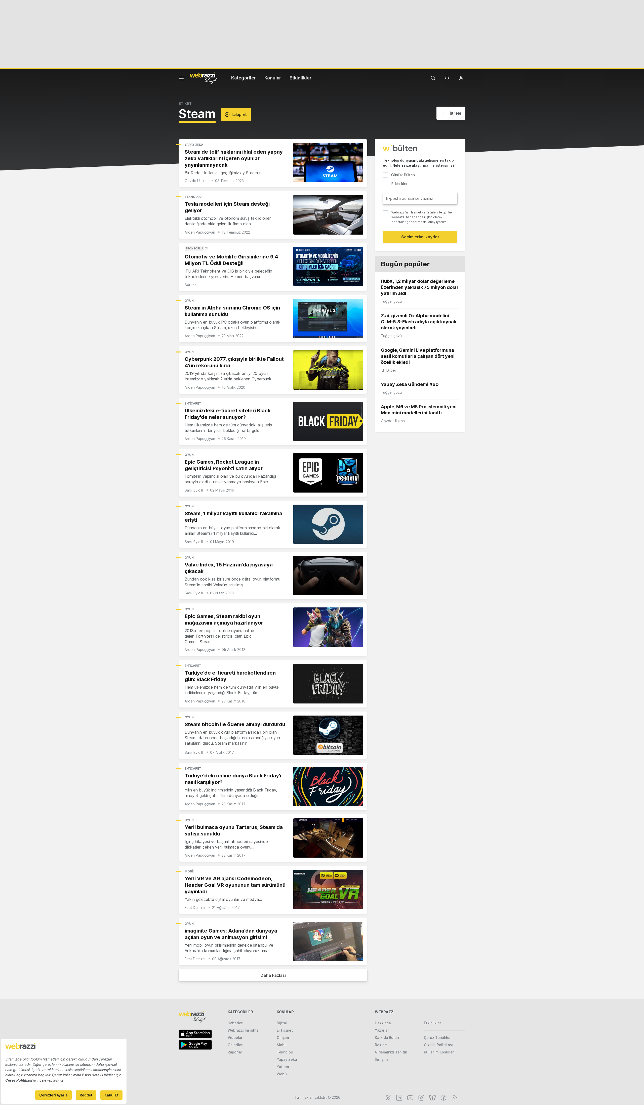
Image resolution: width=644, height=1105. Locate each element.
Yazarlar (382, 1030)
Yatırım (283, 1067)
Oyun (189, 300)
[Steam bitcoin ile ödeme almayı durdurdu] (328, 735)
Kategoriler (243, 77)
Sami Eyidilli (194, 490)
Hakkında (383, 1023)
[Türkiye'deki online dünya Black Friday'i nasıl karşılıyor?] (328, 786)
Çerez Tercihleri (438, 1037)
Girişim (283, 1037)
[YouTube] (410, 1097)
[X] (388, 1097)
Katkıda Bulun (387, 1037)
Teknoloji (193, 197)
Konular (272, 77)
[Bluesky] (432, 1097)
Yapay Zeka (194, 145)
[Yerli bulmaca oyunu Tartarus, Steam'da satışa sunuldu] (328, 838)
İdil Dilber (388, 370)
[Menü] (181, 79)
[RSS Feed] (454, 1097)
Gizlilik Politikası (438, 1045)
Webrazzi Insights (243, 1030)
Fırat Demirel (195, 907)
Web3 (282, 1074)
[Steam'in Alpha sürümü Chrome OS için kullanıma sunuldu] (328, 318)
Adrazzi (191, 284)
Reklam (381, 1045)
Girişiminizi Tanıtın (391, 1052)
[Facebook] (443, 1097)
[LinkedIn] (399, 1097)
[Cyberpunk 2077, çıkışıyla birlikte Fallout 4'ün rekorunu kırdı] (328, 370)
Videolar (235, 1037)
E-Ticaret (193, 403)
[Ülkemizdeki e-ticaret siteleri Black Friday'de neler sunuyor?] (328, 421)
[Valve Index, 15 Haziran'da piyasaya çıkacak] (328, 575)
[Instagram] (421, 1097)
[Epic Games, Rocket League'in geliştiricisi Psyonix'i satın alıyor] (328, 473)
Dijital (282, 1023)
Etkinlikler (300, 77)
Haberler (235, 1023)
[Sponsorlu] (328, 266)
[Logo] (203, 77)
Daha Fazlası (273, 975)
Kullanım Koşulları (439, 1052)
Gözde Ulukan (197, 181)
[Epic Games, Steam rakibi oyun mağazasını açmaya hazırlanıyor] (328, 627)
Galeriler (235, 1045)
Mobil (189, 871)
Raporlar (235, 1052)
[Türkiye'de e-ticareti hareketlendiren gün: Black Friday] (328, 683)
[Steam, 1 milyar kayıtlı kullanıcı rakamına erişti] (328, 524)
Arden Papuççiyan (200, 232)
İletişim (381, 1059)
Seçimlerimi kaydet (420, 236)
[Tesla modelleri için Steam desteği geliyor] (328, 215)
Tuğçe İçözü (391, 301)
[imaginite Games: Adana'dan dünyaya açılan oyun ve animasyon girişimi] (328, 941)
